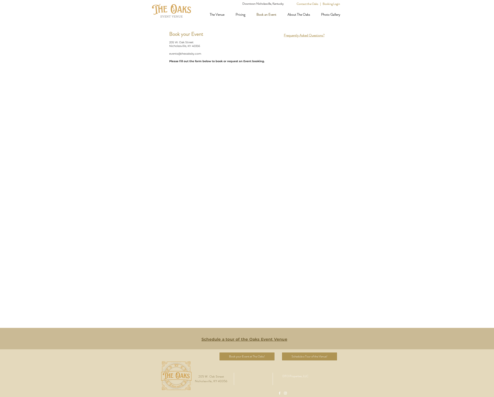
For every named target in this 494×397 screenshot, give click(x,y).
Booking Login (331, 4)
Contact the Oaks (308, 4)
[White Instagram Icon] (285, 393)
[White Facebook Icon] (280, 393)
